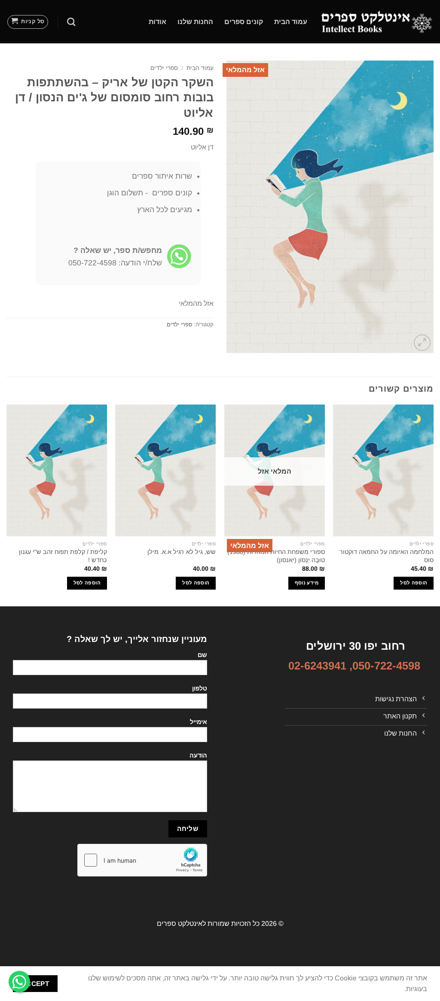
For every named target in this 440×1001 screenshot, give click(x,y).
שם (202, 654)
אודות (157, 21)
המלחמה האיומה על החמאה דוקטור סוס (386, 555)
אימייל (198, 721)
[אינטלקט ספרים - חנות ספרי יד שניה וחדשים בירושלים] (377, 21)
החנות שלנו (195, 21)
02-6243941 (317, 666)
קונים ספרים (243, 21)
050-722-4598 (386, 666)
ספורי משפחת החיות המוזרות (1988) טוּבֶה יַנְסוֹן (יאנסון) (276, 555)
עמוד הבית (290, 21)
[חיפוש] (71, 21)
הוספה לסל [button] (413, 582)
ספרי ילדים (164, 68)
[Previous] (433, 504)
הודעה (198, 755)
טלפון (199, 688)
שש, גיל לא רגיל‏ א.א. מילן (181, 551)
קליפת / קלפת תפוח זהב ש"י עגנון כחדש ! (63, 555)
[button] (28, 22)
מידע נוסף (306, 582)
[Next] (6, 504)
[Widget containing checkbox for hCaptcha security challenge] (142, 860)
